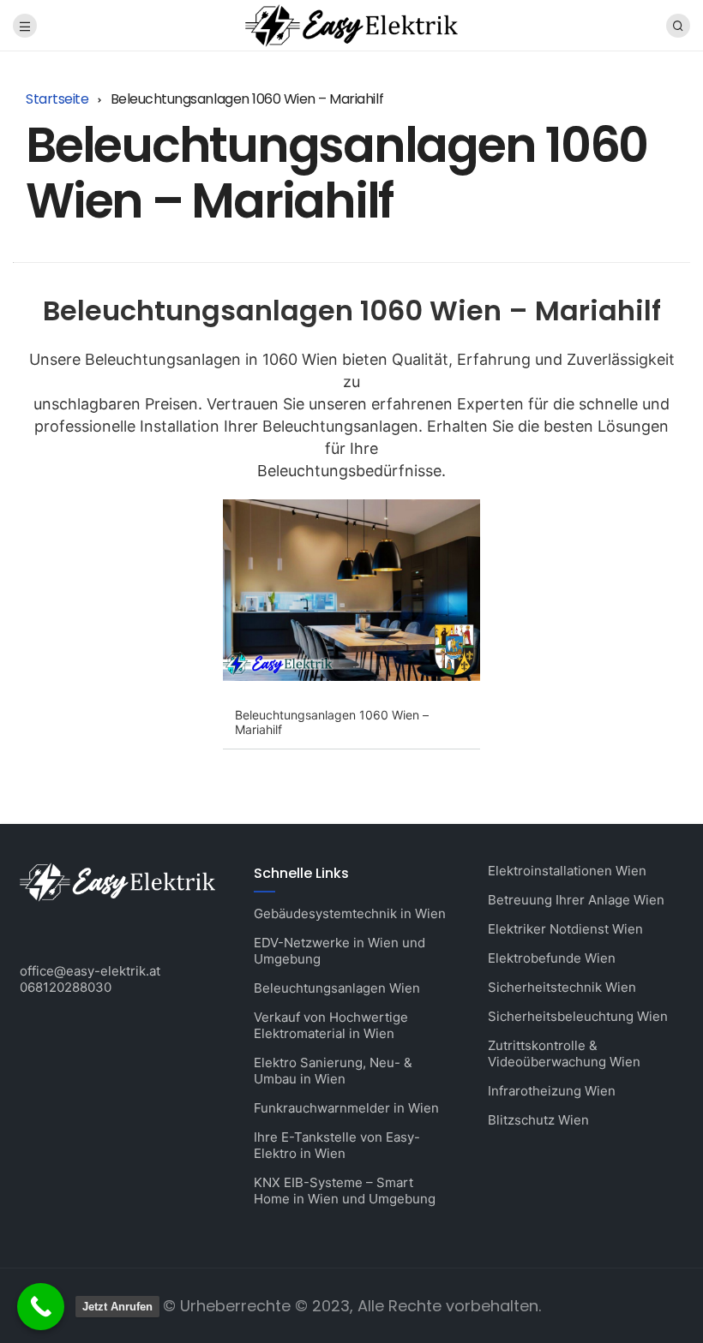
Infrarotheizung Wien (552, 1091)
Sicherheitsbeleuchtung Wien (578, 1016)
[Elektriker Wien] (351, 24)
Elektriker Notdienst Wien (565, 929)
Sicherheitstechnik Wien (562, 987)
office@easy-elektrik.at (90, 971)
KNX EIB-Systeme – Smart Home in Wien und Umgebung (345, 1190)
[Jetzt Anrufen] (40, 1306)
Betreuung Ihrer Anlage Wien (576, 900)
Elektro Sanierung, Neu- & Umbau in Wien (333, 1070)
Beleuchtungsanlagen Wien (337, 988)
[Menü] (25, 26)
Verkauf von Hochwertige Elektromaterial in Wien (331, 1025)
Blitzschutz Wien (538, 1120)
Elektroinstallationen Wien (567, 871)
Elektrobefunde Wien (552, 958)
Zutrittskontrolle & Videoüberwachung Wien (564, 1053)
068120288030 (65, 987)
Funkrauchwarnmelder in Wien (346, 1108)
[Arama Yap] (678, 26)
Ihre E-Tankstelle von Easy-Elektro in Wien (337, 1145)
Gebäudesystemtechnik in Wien (350, 913)
